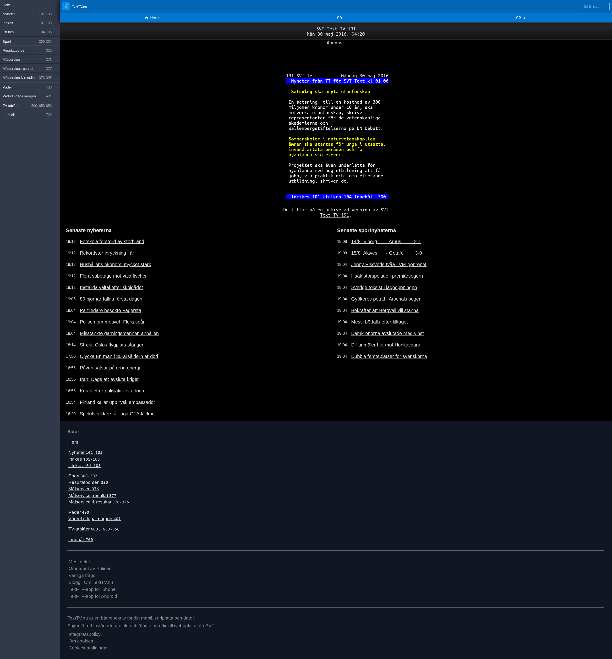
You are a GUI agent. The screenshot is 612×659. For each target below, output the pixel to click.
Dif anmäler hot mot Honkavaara (385, 344)
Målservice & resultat (98, 501)
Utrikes (84, 465)
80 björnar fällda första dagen (111, 299)
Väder (78, 512)
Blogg (75, 582)
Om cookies (81, 640)
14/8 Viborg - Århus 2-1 (386, 241)
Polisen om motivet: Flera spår (112, 321)
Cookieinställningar (88, 647)
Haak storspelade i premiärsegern (387, 276)
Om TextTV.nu (98, 582)
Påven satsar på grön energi (110, 367)
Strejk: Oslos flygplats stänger (111, 344)
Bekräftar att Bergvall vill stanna (385, 310)
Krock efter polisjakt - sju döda (112, 390)
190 (337, 17)
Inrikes (84, 459)
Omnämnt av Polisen (90, 568)
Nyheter (85, 452)
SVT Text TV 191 (336, 28)
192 (518, 17)
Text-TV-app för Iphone (92, 589)
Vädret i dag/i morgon (94, 518)
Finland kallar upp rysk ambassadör (117, 402)
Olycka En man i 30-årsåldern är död (119, 356)
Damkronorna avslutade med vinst (387, 333)
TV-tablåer (94, 528)
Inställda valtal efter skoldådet (111, 287)
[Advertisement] (336, 57)
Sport (82, 475)
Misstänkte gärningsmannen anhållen (119, 333)
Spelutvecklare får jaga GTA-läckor (117, 413)
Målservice (83, 488)
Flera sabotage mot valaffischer (113, 276)
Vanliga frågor (83, 575)
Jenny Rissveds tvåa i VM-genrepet (388, 264)
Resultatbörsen (88, 482)
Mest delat (79, 561)
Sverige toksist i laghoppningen (384, 287)
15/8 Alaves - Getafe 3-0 (386, 253)
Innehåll (80, 539)
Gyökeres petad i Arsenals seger (386, 299)
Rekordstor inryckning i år (107, 253)
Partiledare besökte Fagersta (110, 310)
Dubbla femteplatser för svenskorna (389, 356)
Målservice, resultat (92, 495)
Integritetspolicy (85, 634)
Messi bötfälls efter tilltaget (379, 321)
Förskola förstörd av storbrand (112, 241)
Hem (153, 17)
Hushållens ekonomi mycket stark (115, 264)
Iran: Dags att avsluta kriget (109, 379)
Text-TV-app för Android (93, 596)
